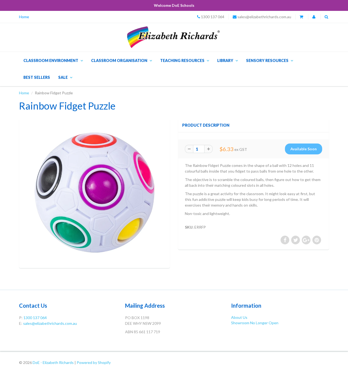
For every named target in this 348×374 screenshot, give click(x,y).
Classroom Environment (50, 60)
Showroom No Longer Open (254, 322)
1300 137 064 (212, 16)
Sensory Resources (267, 60)
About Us (239, 317)
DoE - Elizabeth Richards (53, 362)
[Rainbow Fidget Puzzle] (94, 192)
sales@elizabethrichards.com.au (264, 16)
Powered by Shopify (94, 362)
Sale (63, 77)
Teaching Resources (182, 60)
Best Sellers (36, 77)
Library (225, 60)
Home (24, 16)
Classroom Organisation (119, 60)
